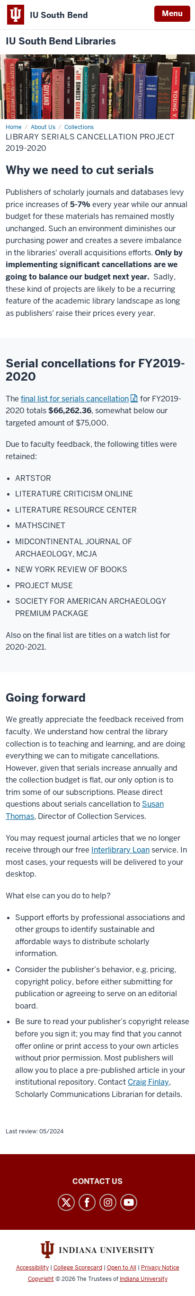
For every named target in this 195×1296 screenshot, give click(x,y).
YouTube (128, 1202)
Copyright (41, 1279)
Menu (172, 13)
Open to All (121, 1267)
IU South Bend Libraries (61, 41)
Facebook (87, 1202)
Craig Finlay (148, 1082)
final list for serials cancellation (75, 399)
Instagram (107, 1202)
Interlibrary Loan (120, 850)
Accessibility (32, 1267)
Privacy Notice (160, 1267)
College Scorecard (77, 1267)
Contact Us (97, 1181)
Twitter (66, 1202)
